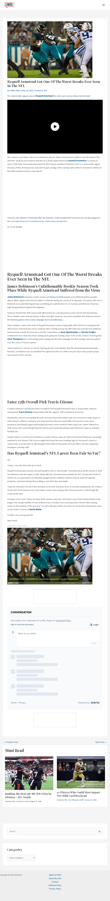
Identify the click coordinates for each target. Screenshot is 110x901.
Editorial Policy (55, 885)
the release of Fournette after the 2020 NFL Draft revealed (41, 217)
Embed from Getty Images (17, 526)
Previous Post (10, 742)
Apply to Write (55, 875)
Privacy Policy (55, 888)
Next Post (101, 742)
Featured (39, 90)
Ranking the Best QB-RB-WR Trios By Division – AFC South (28, 795)
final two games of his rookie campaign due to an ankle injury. (37, 319)
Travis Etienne (25, 412)
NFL (45, 90)
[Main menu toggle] (104, 5)
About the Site (55, 878)
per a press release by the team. (76, 96)
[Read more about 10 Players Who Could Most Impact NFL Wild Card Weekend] (81, 772)
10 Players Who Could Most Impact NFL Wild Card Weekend (78, 793)
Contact (55, 882)
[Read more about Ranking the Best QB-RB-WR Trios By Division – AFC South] (29, 773)
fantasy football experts (59, 297)
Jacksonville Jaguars (20, 96)
